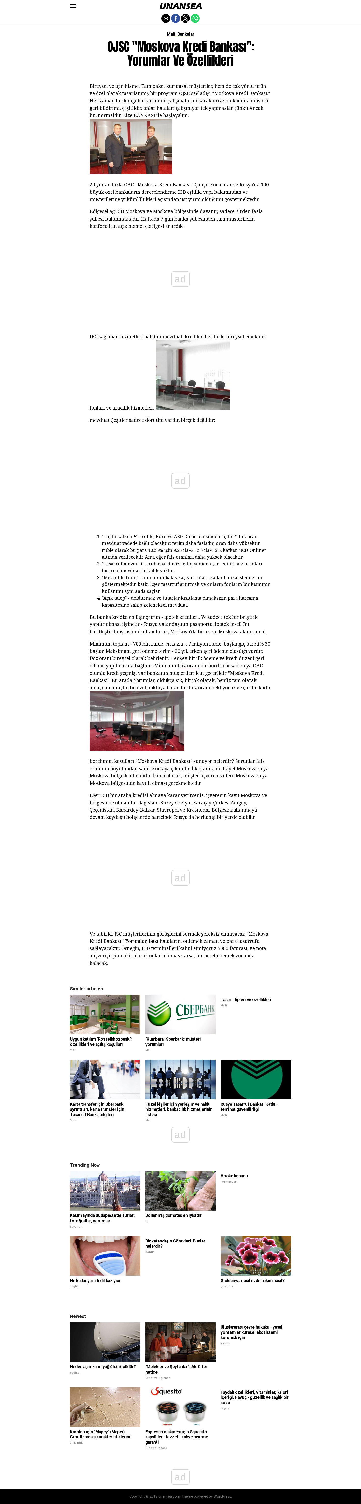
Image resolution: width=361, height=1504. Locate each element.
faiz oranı (188, 665)
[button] (73, 6)
